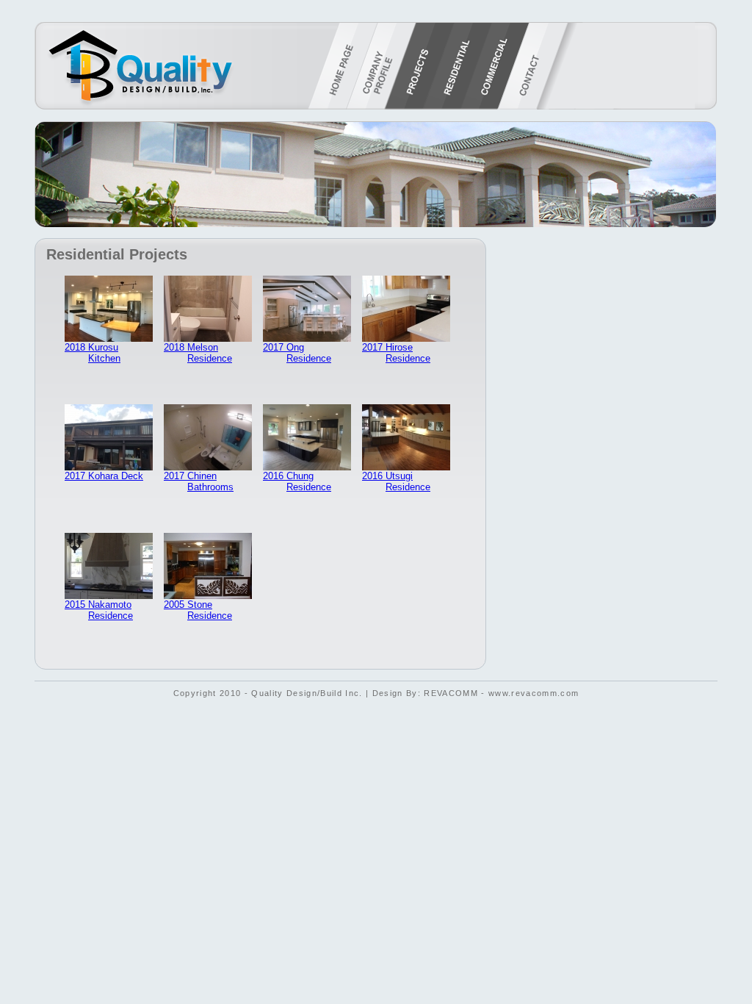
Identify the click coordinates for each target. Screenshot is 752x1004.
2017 (274, 347)
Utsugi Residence (408, 481)
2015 (76, 604)
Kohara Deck (115, 475)
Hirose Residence (408, 353)
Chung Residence (308, 481)
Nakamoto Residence (110, 610)
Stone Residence (209, 610)
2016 (274, 475)
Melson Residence (209, 353)
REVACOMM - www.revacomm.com (501, 693)
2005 (175, 604)
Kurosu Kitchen (104, 353)
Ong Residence (308, 353)
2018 (76, 347)
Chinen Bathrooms (210, 481)
